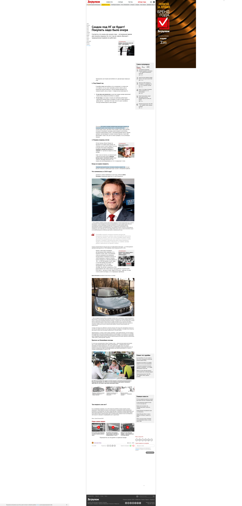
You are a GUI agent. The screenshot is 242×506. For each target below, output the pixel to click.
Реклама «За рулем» (150, 502)
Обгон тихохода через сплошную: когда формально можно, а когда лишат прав (144, 420)
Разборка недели (115, 4)
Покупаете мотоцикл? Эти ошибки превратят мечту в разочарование (144, 363)
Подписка (152, 499)
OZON (133, 499)
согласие (137, 449)
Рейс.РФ (149, 503)
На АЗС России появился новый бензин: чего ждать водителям (145, 78)
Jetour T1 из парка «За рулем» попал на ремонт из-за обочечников (145, 90)
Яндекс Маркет (145, 499)
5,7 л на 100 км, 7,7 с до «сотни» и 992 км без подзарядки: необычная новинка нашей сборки (144, 359)
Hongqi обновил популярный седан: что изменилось (144, 411)
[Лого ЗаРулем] (94, 2)
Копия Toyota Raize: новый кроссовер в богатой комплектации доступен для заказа (145, 97)
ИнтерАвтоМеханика (95, 4)
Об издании (90, 503)
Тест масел (143, 4)
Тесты (130, 2)
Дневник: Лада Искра (152, 4)
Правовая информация (103, 503)
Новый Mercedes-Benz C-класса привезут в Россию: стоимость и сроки (144, 415)
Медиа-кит (116, 503)
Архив (153, 503)
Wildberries (138, 499)
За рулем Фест (91, 496)
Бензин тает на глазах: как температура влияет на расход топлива (143, 407)
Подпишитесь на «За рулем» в (113, 437)
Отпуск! (132, 4)
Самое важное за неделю (142, 443)
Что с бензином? (125, 4)
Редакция (96, 503)
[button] (66, 504)
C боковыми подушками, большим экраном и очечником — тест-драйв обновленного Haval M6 (145, 71)
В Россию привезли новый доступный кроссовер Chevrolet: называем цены (145, 399)
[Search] (153, 496)
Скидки (137, 4)
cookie (37, 504)
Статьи (120, 2)
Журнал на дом (105, 4)
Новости (109, 2)
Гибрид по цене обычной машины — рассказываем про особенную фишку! (145, 371)
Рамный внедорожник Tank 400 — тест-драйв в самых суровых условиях (145, 105)
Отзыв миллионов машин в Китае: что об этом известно (144, 403)
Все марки (88, 45)
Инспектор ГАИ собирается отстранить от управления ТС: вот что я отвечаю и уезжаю (145, 84)
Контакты (111, 503)
